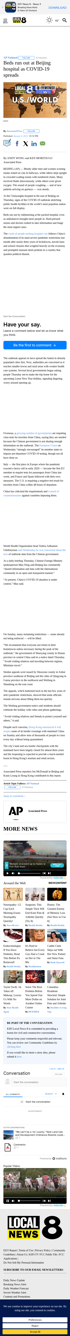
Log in (53, 1069)
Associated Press (14, 131)
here (19, 1056)
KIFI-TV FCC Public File (43, 1254)
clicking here (14, 1046)
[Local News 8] (24, 20)
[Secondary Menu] (7, 20)
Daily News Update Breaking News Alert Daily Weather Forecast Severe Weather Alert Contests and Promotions (16, 1288)
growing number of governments (34, 433)
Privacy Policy (43, 1250)
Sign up (60, 1069)
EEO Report (10, 1250)
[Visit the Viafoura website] (59, 1158)
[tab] (12, 1094)
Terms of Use (26, 1250)
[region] (35, 1114)
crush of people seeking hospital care (28, 233)
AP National (33, 783)
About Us (22, 1254)
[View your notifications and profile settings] (63, 1094)
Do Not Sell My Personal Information (23, 1262)
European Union (48, 445)
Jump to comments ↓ (14, 796)
